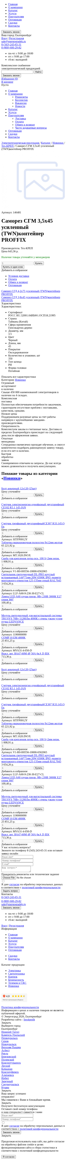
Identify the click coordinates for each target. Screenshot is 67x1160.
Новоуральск (8, 1044)
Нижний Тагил (10, 1031)
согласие (14, 884)
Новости (20, 106)
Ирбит (5, 1078)
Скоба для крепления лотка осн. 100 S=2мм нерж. (30, 558)
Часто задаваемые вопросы (31, 127)
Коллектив (21, 100)
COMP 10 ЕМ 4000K (13, 637)
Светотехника (16, 973)
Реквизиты (21, 96)
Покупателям (16, 16)
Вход (4, 38)
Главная (13, 4)
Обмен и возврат (25, 124)
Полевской (7, 1059)
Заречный (7, 1081)
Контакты (14, 25)
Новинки (58, 142)
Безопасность (16, 979)
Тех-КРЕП (7, 145)
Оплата (19, 121)
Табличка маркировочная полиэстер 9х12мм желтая (31, 542)
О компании (15, 7)
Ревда (4, 1053)
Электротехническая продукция (20, 142)
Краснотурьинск (11, 1062)
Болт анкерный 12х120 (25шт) (19, 488)
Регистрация (16, 38)
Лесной (5, 1065)
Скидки (12, 22)
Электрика (14, 970)
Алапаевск (7, 1075)
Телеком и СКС (17, 982)
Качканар (6, 1068)
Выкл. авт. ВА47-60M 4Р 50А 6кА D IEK (25, 653)
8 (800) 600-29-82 (11, 47)
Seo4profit (29, 1019)
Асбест (5, 1050)
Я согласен (8, 1157)
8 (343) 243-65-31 (11, 44)
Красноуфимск (10, 1072)
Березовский (8, 1056)
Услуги (12, 13)
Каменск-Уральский (13, 1035)
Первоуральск (9, 1038)
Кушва (5, 1087)
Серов (5, 1041)
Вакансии (21, 103)
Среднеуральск (10, 1084)
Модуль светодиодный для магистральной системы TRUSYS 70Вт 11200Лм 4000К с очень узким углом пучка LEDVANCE (31, 618)
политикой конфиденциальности (41, 887)
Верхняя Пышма (11, 1047)
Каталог (13, 10)
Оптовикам (15, 19)
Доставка (20, 118)
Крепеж (12, 976)
